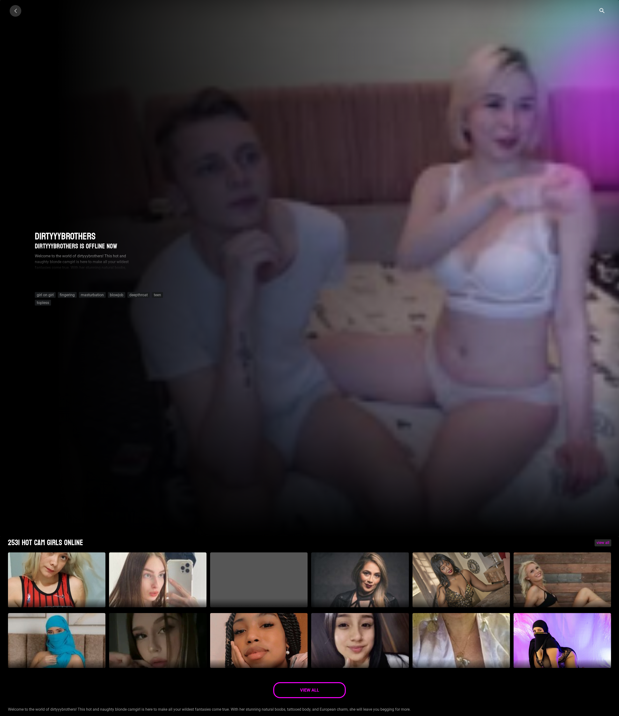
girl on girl (45, 295)
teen (157, 295)
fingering (67, 295)
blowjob (116, 295)
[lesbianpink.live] (15, 11)
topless (43, 302)
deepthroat (138, 295)
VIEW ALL (603, 542)
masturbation (92, 295)
